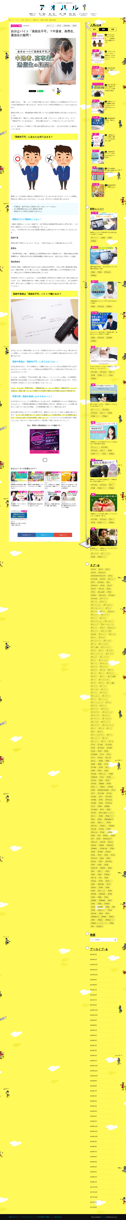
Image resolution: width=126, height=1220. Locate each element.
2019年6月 (93, 1096)
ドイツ (94, 679)
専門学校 (109, 803)
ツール (94, 673)
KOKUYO (95, 585)
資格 (108, 887)
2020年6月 (93, 1035)
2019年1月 (93, 1121)
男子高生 (109, 861)
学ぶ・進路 (42, 14)
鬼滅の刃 (100, 926)
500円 (94, 572)
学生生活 (108, 272)
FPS (94, 582)
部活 (107, 897)
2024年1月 (93, 959)
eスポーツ (94, 14)
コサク (94, 650)
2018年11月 (93, 1131)
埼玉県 (94, 783)
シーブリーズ (105, 657)
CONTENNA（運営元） (44, 1217)
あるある (111, 611)
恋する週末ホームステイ (106, 813)
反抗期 (94, 774)
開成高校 (102, 900)
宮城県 (94, 803)
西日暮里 (101, 884)
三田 (94, 744)
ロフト (104, 741)
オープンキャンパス (108, 624)
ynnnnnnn (103, 595)
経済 (108, 871)
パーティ (104, 686)
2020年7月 (93, 1030)
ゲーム (94, 644)
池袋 (94, 851)
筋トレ (101, 871)
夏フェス (95, 787)
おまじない (112, 627)
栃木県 (94, 845)
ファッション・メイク (97, 83)
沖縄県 (101, 851)
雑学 (94, 903)
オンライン (96, 237)
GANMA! (101, 582)
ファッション (96, 409)
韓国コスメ (102, 910)
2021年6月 (93, 1005)
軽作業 (94, 894)
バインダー (96, 689)
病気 (100, 864)
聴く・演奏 (63, 14)
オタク (103, 627)
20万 (108, 569)
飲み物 (94, 913)
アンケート (106, 615)
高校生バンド (110, 920)
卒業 (101, 767)
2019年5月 (93, 1101)
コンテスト (110, 653)
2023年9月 (93, 979)
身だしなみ (102, 890)
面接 (108, 907)
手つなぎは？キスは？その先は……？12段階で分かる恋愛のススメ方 (110, 38)
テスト (103, 676)
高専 (75, 25)
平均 (103, 809)
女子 (101, 796)
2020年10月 (94, 1015)
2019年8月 (93, 1086)
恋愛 (94, 33)
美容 (100, 874)
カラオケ (102, 637)
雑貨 (100, 903)
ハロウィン (107, 696)
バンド (94, 699)
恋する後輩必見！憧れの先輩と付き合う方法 (110, 170)
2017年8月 (93, 1207)
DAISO (103, 579)
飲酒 (101, 913)
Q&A (109, 589)
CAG (111, 576)
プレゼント (96, 447)
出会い (94, 761)
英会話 (94, 881)
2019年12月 (94, 1065)
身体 (110, 890)
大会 (114, 790)
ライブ (110, 735)
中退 (60, 25)
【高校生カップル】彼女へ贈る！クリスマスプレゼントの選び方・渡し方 (103, 505)
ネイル (102, 683)
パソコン (95, 692)
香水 (108, 913)
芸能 (107, 877)
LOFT (110, 585)
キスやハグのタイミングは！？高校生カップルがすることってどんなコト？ (110, 55)
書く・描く (52, 14)
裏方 (94, 884)
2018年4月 (93, 1167)
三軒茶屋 (109, 744)
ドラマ (94, 683)
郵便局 (94, 900)
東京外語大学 (108, 839)
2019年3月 (93, 1111)
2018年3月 (93, 1172)
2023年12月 (94, 964)
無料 (109, 858)
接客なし (104, 826)
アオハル (104, 602)
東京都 (103, 842)
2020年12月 (94, 1010)
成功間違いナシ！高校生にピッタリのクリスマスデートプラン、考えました (103, 540)
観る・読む (72, 14)
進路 (94, 897)
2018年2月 (93, 1177)
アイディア (105, 598)
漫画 (102, 858)
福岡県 (103, 868)
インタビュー (109, 621)
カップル (113, 634)
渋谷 (113, 855)
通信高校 (67, 25)
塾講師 (102, 783)
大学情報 (101, 793)
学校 (101, 800)
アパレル (95, 611)
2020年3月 (93, 1050)
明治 (110, 832)
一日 (112, 741)
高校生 (94, 241)
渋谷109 (95, 858)
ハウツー (105, 689)
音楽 (110, 910)
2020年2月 (93, 1055)
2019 (101, 569)
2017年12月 (94, 1187)
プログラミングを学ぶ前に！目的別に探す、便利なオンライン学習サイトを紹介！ (103, 324)
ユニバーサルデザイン (98, 735)
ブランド (104, 705)
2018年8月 (93, 1146)
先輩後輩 (95, 754)
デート (102, 673)
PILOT (94, 589)
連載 (110, 894)
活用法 (109, 851)
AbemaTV (102, 572)
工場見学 (95, 809)
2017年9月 (93, 1202)
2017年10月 (94, 1197)
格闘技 (102, 845)
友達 (107, 770)
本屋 (99, 839)
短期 (107, 864)
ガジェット (103, 634)
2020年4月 (93, 1045)
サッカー (95, 657)
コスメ (102, 650)
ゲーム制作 (96, 647)
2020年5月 (93, 1040)
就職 (100, 806)
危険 (94, 770)
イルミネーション (97, 621)
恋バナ (112, 372)
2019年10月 (94, 1076)
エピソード (96, 624)
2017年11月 (93, 1192)
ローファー (96, 741)
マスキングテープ (108, 725)
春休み (106, 835)
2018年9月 (93, 1141)
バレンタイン (96, 696)
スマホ (103, 670)
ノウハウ (95, 686)
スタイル (95, 666)
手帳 (109, 822)
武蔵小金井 (104, 848)
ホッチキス (96, 722)
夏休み (103, 787)
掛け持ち (95, 826)
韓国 (94, 910)
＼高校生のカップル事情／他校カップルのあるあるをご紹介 (110, 138)
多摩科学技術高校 (104, 790)
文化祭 (94, 829)
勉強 (104, 237)
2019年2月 (93, 1116)
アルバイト (51, 25)
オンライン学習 (107, 631)
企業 (100, 751)
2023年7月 (93, 990)
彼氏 (109, 809)
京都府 (110, 748)
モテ (94, 731)
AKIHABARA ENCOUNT (99, 576)
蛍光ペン (109, 881)
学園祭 (94, 800)
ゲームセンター (104, 644)
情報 (100, 819)
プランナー (96, 709)
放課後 (110, 337)
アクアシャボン (97, 605)
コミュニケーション (98, 653)
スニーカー (104, 666)
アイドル (95, 602)
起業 (94, 890)
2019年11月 (93, 1071)
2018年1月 (93, 1182)
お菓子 (94, 634)
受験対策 (95, 777)
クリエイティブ (97, 640)
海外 (107, 855)
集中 (110, 900)
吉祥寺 (94, 780)
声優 (109, 783)
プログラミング (108, 712)
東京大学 (95, 842)
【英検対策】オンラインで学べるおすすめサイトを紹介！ (110, 154)
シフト (94, 660)
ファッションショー (98, 702)
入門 (94, 757)
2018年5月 (93, 1162)
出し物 (109, 757)
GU (109, 582)
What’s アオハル (13, 1217)
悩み (112, 375)
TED (110, 592)
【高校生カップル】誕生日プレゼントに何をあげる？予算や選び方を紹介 (103, 433)
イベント (95, 618)
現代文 (94, 861)
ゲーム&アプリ (83, 14)
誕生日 (94, 887)
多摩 (94, 790)
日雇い (103, 832)
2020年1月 (93, 1060)
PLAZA (102, 589)
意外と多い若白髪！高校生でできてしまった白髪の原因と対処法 (110, 87)
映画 (94, 835)
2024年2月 (93, 954)
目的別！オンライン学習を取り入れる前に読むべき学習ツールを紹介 (103, 224)
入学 (103, 754)
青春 (94, 907)
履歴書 (107, 806)
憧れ (94, 822)
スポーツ (95, 670)
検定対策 (110, 845)
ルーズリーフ (96, 738)
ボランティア (106, 722)
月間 (112, 29)
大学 (94, 793)
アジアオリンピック (98, 608)
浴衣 (100, 855)
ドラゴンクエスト (105, 679)
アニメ (109, 608)
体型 (107, 751)
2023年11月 (93, 969)
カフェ (94, 637)
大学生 (110, 793)
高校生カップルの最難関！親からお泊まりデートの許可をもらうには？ (110, 105)
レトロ (105, 738)
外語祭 (111, 787)
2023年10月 (94, 974)
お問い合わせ (58, 1217)
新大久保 (95, 832)
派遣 (94, 855)
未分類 (95, 136)
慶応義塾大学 (109, 819)
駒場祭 (104, 916)
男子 (101, 861)
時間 (113, 835)
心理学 (94, 813)
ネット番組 (111, 683)
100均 (94, 569)
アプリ (103, 611)
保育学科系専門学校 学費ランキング (110, 70)
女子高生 (95, 372)
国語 (101, 780)
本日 (94, 29)
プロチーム (107, 715)
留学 (94, 864)
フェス (109, 702)
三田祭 (101, 744)
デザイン (95, 676)
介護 (94, 751)
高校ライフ (32, 14)
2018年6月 (93, 1156)
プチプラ (95, 705)
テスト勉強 (112, 676)
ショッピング (103, 660)
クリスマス (96, 553)
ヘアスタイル (107, 718)
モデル (101, 731)
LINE (103, 585)
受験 (110, 237)
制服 (101, 761)
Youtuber (95, 598)
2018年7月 (93, 1151)
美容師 (107, 874)
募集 (100, 764)
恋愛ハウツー (102, 375)
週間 (103, 29)
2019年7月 (93, 1091)
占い (108, 767)
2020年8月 (93, 1025)
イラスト (104, 618)
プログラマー (96, 712)
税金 (110, 868)
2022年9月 (93, 995)
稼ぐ (94, 871)
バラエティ (104, 692)
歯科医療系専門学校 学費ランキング (110, 120)
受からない (103, 774)
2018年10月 (94, 1136)
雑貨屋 (107, 903)
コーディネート (107, 647)
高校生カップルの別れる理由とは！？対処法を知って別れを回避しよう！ (103, 471)
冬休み (101, 757)
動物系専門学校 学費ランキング (110, 187)
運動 (100, 897)
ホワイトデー (96, 725)
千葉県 (94, 767)
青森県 (101, 907)
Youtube (112, 595)
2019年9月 (93, 1081)
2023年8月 (93, 985)
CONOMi (95, 579)
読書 (101, 887)
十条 (107, 764)
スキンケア (104, 663)
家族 (101, 803)
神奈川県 (95, 868)
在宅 (108, 780)
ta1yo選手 (102, 592)
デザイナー (111, 673)
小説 (94, 806)
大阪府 (94, 796)
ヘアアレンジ (96, 718)
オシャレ (95, 627)
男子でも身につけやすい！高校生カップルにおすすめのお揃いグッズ (103, 396)
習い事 (94, 877)
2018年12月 (94, 1126)
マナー (94, 728)
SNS (94, 592)
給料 (94, 874)
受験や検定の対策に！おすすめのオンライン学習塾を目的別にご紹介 (103, 258)
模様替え (95, 848)
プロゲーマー (96, 715)
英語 (101, 881)
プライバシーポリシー (27, 1217)
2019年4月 (93, 1106)
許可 (109, 884)
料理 (109, 829)
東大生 (111, 842)
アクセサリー (108, 605)
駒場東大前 (96, 916)
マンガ (102, 728)
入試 (109, 754)
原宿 (100, 770)
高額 (112, 923)
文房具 (102, 829)
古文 (103, 777)
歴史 (113, 848)
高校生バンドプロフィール (100, 923)
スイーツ (95, 663)
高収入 (112, 916)
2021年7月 (93, 1000)
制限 (108, 761)
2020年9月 (93, 1020)
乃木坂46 (101, 748)
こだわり (110, 650)
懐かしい (101, 822)
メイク (110, 728)
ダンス (111, 670)
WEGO (94, 595)
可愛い (110, 777)
